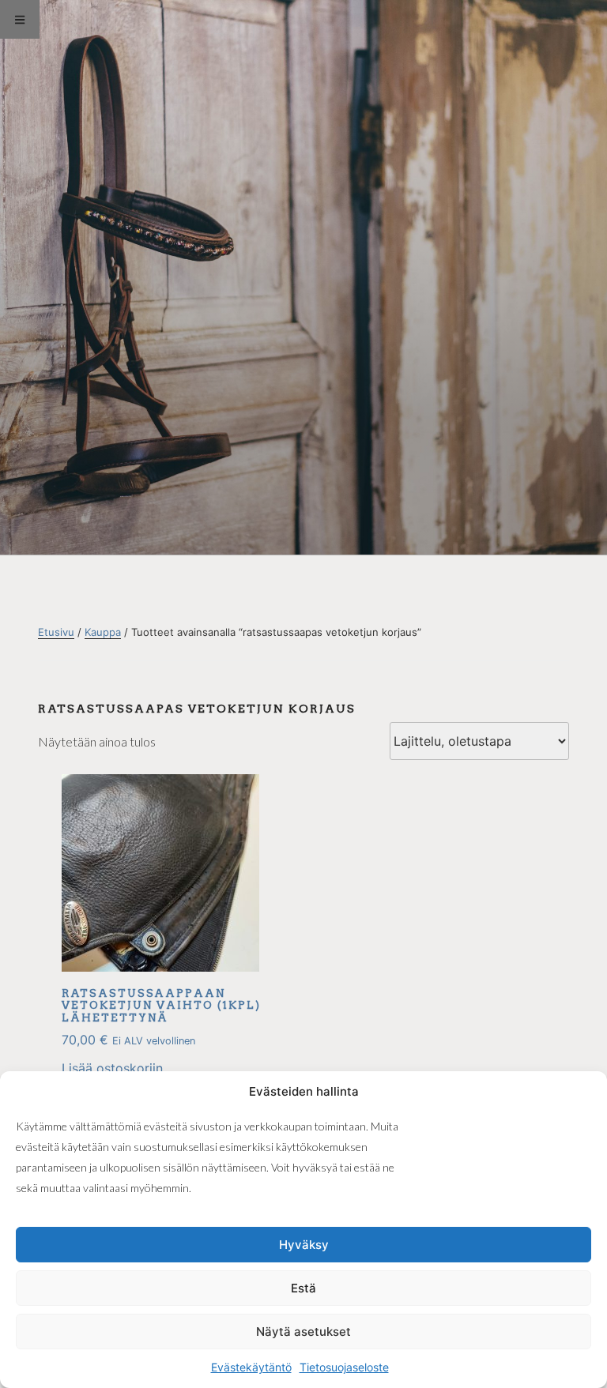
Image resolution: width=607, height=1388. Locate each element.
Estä (303, 1288)
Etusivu (56, 632)
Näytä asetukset (303, 1331)
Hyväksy (304, 1244)
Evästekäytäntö (251, 1367)
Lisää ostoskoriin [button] (112, 1068)
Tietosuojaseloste (344, 1367)
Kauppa (103, 632)
